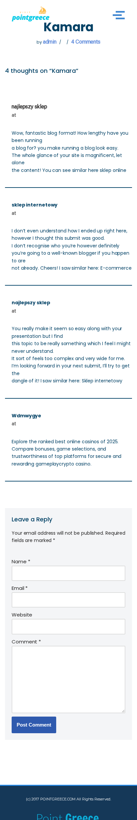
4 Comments (85, 42)
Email (20, 588)
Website (22, 614)
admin (50, 42)
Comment (26, 641)
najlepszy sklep (29, 106)
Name (21, 561)
